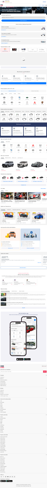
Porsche (1, 432)
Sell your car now (24, 83)
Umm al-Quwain (3, 412)
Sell (39, 5)
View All (23, 307)
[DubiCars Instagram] (5, 476)
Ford (1, 423)
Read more (39, 262)
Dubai (1, 406)
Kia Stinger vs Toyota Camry (37, 181)
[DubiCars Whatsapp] (14, 476)
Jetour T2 (2, 169)
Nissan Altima (2, 442)
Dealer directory (3, 385)
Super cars (24, 120)
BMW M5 (4, 220)
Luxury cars (17, 120)
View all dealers (23, 67)
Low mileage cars (4, 120)
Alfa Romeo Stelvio (35, 220)
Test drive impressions (5, 259)
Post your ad (3, 29)
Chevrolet (2, 427)
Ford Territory (2, 471)
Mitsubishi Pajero (3, 450)
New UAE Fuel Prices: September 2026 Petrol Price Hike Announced (17, 293)
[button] (1, 1)
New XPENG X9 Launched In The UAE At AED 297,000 (15, 302)
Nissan (1, 419)
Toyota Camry (2, 440)
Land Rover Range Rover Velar (22, 220)
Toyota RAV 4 (2, 443)
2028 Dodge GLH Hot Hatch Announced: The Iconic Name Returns (17, 297)
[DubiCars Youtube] (7, 476)
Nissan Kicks (2, 460)
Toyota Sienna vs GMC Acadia (7, 181)
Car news (2, 393)
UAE (1, 400)
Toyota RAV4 (2, 469)
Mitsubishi (2, 429)
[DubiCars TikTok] (10, 476)
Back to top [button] (44, 366)
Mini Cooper (2, 470)
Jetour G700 (2, 462)
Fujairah (1, 407)
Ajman (1, 405)
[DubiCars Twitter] (12, 476)
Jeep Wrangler (2, 449)
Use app (43, 5)
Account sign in (3, 382)
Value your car (10, 248)
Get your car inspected (30, 248)
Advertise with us (3, 384)
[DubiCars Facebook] (3, 476)
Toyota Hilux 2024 (5, 256)
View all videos (43, 188)
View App (44, 1)
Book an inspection (4, 43)
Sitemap (1, 388)
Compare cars (23, 184)
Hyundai (1, 426)
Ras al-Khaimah (3, 409)
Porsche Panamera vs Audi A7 (22, 181)
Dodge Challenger (3, 466)
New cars (2, 391)
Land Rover (2, 425)
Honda (1, 430)
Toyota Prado (2, 439)
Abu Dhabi (2, 402)
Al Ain (1, 403)
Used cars (2, 390)
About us (1, 378)
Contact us (2, 377)
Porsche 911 (32, 169)
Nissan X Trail (2, 467)
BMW (1, 422)
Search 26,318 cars (23, 20)
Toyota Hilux (2, 447)
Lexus (1, 420)
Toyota (1, 416)
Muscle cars (10, 120)
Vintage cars (31, 120)
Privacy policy (2, 381)
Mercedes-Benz (3, 418)
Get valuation (3, 36)
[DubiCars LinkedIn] (1, 476)
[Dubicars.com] (2, 367)
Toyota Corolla (2, 446)
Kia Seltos (2, 465)
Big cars (38, 120)
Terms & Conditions (3, 380)
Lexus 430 (2, 452)
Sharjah (1, 410)
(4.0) (7, 257)
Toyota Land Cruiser (3, 436)
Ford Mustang (2, 445)
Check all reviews (23, 267)
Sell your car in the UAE (4, 394)
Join (44, 371)
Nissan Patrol (18, 169)
